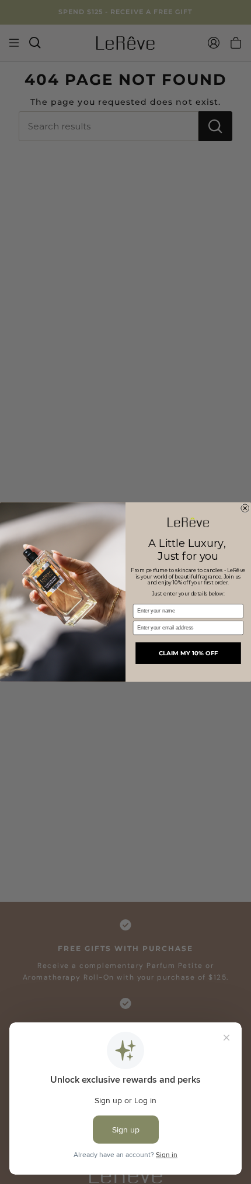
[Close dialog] (245, 508)
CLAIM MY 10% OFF (188, 652)
